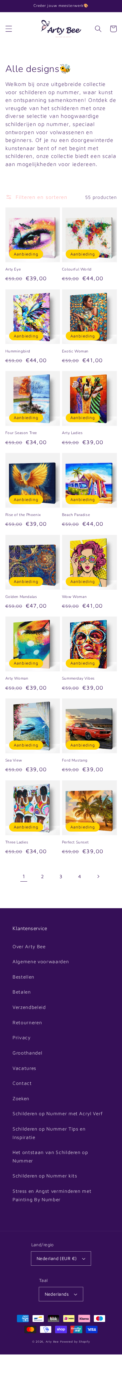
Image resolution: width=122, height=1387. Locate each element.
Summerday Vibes (78, 678)
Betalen (22, 992)
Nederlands (57, 1294)
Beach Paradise (76, 514)
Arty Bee (52, 1341)
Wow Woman (74, 596)
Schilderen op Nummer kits (45, 1175)
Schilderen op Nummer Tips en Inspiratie (49, 1133)
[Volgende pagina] (98, 876)
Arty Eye (13, 269)
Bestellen (23, 977)
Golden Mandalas (21, 596)
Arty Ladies (72, 432)
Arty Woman (16, 678)
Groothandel (27, 1052)
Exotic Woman (75, 351)
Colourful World (77, 269)
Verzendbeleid (29, 1007)
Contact (22, 1083)
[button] (8, 28)
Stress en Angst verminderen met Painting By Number (52, 1195)
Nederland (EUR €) (57, 1258)
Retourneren (27, 1022)
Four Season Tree (21, 432)
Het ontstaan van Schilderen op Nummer (50, 1156)
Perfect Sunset (75, 842)
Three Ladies (16, 842)
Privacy (22, 1037)
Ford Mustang (75, 760)
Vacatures (24, 1068)
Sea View (13, 760)
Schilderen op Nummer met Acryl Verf (58, 1113)
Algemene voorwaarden (41, 961)
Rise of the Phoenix (23, 514)
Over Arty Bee (29, 946)
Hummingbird (18, 351)
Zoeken (21, 1098)
